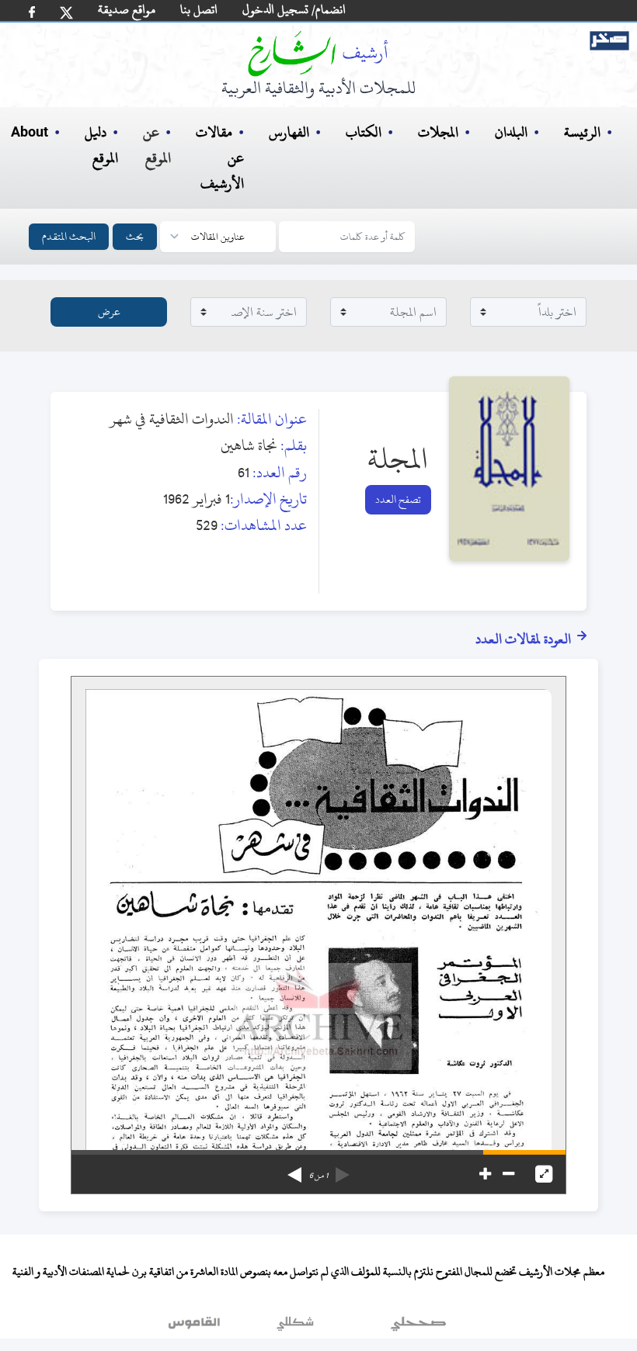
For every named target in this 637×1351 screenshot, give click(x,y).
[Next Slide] (294, 1169)
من (318, 1175)
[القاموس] (195, 1327)
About (29, 132)
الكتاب (363, 132)
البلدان (511, 132)
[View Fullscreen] (544, 1174)
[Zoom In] (485, 1174)
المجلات (438, 132)
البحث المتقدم (69, 236)
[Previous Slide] (343, 1169)
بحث (135, 236)
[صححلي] (418, 1327)
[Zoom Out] (508, 1174)
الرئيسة (582, 132)
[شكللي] (295, 1327)
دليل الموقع (101, 145)
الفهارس (289, 132)
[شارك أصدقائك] (32, 12)
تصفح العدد (398, 499)
